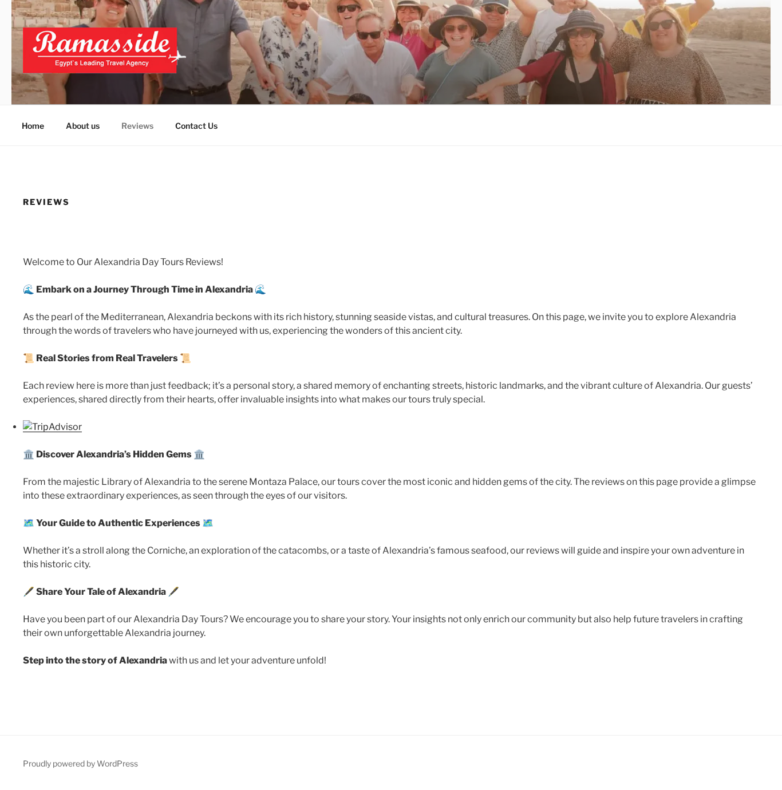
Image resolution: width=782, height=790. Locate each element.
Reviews (137, 126)
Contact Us (196, 126)
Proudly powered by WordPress (80, 763)
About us (83, 126)
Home (33, 126)
